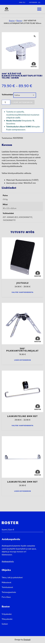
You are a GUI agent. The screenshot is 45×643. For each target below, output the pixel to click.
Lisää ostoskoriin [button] (22, 360)
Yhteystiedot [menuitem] (7, 619)
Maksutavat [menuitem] (6, 582)
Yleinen (19, 20)
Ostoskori (34, 2)
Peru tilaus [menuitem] (6, 597)
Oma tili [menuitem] (22, 2)
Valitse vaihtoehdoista (22, 292)
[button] (39, 9)
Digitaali (27, 639)
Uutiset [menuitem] (5, 624)
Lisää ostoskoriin (22, 102)
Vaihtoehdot (7, 94)
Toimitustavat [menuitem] (7, 587)
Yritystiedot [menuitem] (7, 614)
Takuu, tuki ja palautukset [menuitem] (12, 577)
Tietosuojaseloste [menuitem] (9, 592)
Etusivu (12, 20)
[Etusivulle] (6, 9)
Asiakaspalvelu (8, 561)
